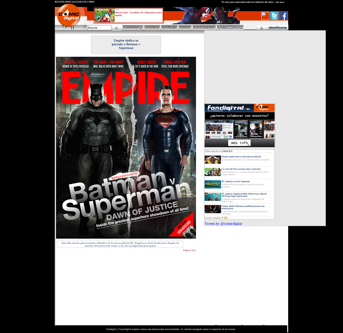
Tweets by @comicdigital (223, 224)
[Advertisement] (98, 291)
